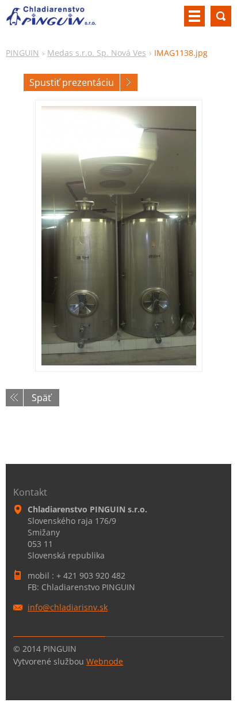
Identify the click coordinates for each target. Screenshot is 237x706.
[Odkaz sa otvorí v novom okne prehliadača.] (118, 236)
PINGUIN (22, 52)
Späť (41, 397)
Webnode (104, 661)
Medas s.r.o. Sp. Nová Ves (96, 52)
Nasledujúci (128, 82)
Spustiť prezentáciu (71, 82)
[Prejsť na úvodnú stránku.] (51, 21)
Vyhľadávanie (221, 16)
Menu (194, 16)
